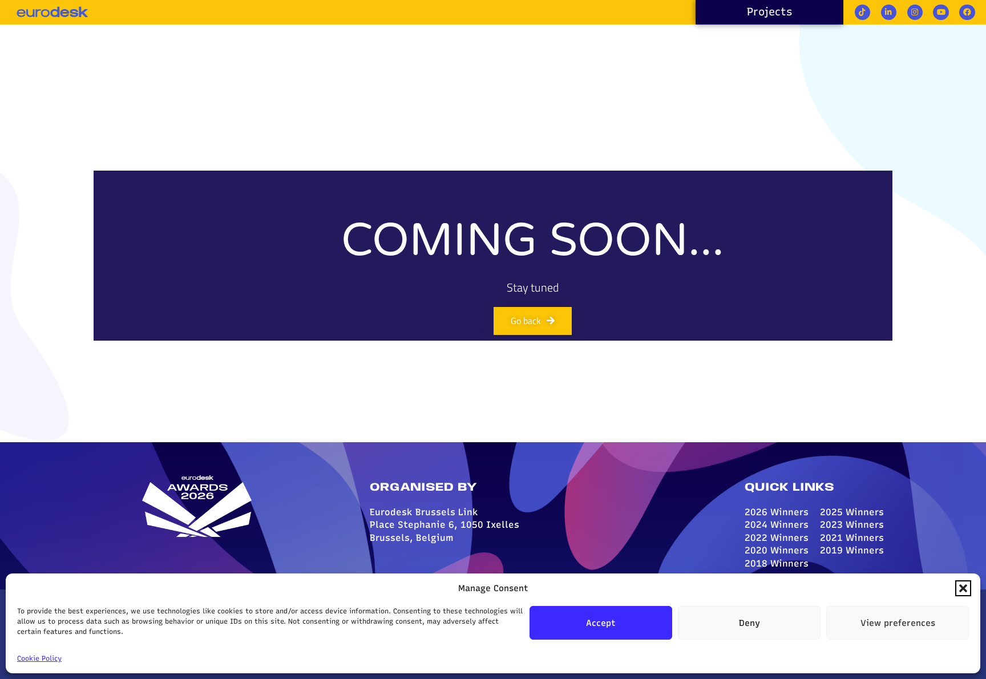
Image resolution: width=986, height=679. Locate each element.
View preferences (897, 623)
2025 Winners (852, 512)
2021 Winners (852, 537)
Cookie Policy (39, 658)
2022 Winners (777, 537)
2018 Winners (777, 563)
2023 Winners (852, 524)
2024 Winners (777, 524)
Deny (749, 623)
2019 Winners (852, 550)
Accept (601, 623)
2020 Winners (777, 550)
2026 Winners (777, 512)
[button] (963, 588)
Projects (769, 11)
